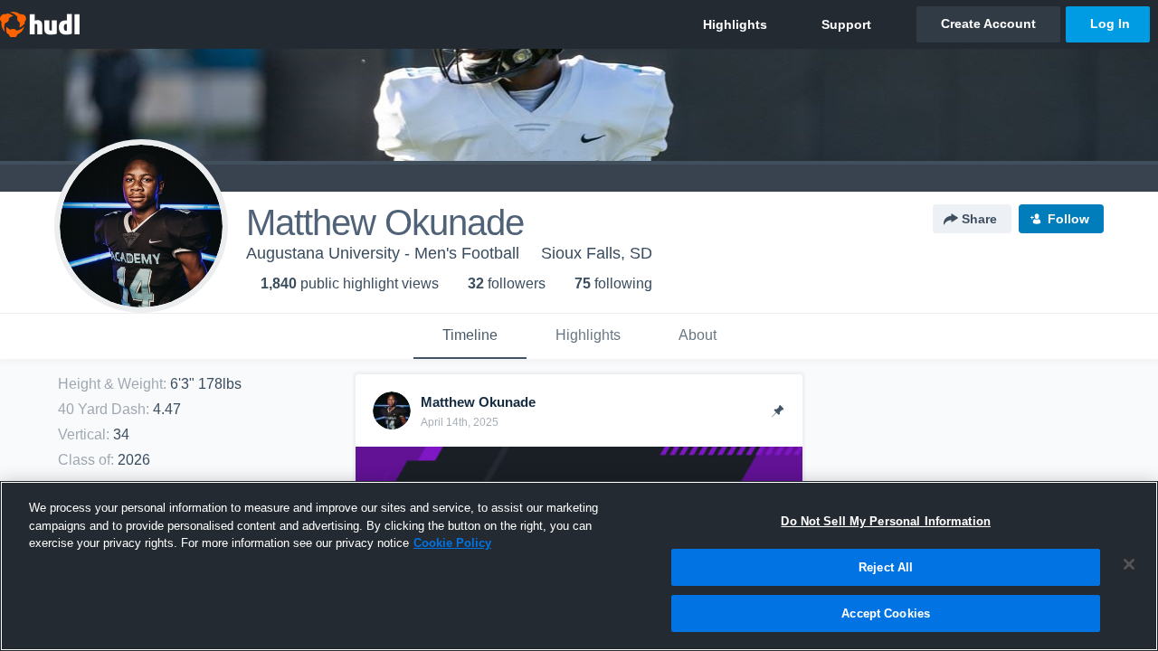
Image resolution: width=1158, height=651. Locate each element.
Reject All (886, 567)
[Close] (1129, 564)
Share (979, 219)
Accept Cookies (885, 613)
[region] (579, 566)
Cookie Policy (452, 543)
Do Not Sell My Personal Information (886, 521)
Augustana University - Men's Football (382, 253)
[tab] (470, 336)
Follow (1068, 219)
